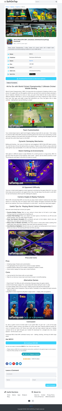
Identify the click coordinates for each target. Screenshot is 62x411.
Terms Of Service (39, 396)
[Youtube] (29, 400)
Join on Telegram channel (32, 354)
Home (7, 7)
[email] (20, 363)
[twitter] (10, 363)
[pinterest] (13, 363)
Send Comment (50, 385)
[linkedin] (17, 363)
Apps (19, 395)
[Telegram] (32, 400)
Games (12, 7)
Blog (8, 396)
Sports (18, 7)
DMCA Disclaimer (50, 396)
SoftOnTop (12, 1)
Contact (43, 395)
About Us (36, 395)
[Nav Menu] (5, 1)
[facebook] (7, 363)
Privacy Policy (51, 395)
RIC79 (31, 406)
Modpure (24, 395)
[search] (56, 1)
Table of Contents (12, 83)
